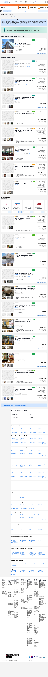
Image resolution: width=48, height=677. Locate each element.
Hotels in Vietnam (22, 429)
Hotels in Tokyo (23, 607)
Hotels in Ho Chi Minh (11, 615)
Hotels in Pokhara (9, 588)
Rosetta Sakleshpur (36, 583)
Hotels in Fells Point (23, 473)
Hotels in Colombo (9, 607)
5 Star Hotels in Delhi (30, 585)
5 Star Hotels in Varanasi (30, 606)
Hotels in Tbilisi (24, 601)
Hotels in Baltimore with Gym (32, 528)
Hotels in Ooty (17, 608)
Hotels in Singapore (10, 586)
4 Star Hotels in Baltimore (32, 505)
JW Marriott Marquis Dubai (42, 591)
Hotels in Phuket (11, 596)
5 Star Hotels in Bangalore (30, 583)
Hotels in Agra (17, 592)
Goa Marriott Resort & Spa (36, 632)
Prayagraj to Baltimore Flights (14, 562)
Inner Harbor (31, 450)
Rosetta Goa (36, 584)
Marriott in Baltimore (13, 495)
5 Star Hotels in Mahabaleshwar (30, 639)
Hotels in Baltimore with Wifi (14, 528)
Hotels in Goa (16, 582)
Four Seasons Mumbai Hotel (36, 602)
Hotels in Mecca (24, 593)
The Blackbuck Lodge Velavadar (36, 613)
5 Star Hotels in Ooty (30, 628)
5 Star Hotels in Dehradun (30, 634)
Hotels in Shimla (16, 613)
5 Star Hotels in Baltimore (41, 505)
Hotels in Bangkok (9, 590)
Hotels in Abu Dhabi (10, 602)
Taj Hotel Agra (36, 608)
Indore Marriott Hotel (35, 620)
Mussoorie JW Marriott (36, 587)
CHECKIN (20, 5)
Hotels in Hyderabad (16, 590)
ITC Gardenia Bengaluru (36, 596)
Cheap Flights (4, 593)
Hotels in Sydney (24, 606)
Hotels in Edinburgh (23, 604)
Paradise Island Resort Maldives (42, 585)
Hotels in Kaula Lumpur (10, 598)
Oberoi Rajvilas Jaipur (35, 646)
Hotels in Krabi (10, 604)
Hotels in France (41, 428)
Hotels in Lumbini (22, 600)
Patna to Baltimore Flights (41, 562)
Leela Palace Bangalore (36, 636)
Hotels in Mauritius (13, 429)
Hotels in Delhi (17, 583)
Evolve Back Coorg (36, 634)
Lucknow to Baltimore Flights (14, 566)
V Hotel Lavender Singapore (42, 604)
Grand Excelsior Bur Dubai (42, 589)
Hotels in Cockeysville (13, 477)
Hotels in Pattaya (9, 593)
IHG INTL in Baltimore (40, 495)
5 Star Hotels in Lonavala (30, 637)
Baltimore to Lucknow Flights (14, 575)
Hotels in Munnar (16, 601)
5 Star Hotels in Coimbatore (30, 611)
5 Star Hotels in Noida (30, 617)
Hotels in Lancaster (40, 439)
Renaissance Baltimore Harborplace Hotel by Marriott (14, 541)
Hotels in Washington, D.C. (14, 439)
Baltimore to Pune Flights (31, 571)
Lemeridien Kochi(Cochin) (36, 594)
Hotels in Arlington (22, 439)
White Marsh (40, 450)
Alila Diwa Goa (36, 585)
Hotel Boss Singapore (41, 606)
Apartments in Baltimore (23, 485)
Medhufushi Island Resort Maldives (41, 619)
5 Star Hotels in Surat (30, 604)
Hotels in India (23, 432)
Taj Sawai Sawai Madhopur (35, 629)
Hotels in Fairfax (32, 438)
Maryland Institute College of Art (41, 464)
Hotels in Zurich (24, 602)
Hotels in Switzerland (31, 429)
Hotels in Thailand (41, 432)
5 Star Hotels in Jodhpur (30, 621)
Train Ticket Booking (4, 592)
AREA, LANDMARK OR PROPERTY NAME (7, 5)
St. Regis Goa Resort (36, 590)
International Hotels (4, 585)
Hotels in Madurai (16, 605)
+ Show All (43, 443)
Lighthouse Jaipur (36, 625)
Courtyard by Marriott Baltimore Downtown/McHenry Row (15, 553)
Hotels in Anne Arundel (32, 443)
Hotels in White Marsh (41, 473)
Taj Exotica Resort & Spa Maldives (41, 601)
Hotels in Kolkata (16, 607)
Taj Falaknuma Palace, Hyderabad (36, 643)
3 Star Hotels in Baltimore (23, 505)
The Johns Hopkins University (31, 464)
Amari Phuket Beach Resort (41, 583)
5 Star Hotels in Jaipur (30, 600)
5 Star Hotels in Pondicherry (30, 632)
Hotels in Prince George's (23, 443)
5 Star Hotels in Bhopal (30, 647)
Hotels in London (11, 611)
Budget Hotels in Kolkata (30, 613)
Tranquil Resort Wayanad (35, 623)
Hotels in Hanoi (10, 605)
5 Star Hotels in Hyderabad (30, 591)
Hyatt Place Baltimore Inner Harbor (23, 540)
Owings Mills (22, 453)
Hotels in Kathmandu (10, 584)
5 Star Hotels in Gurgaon (30, 602)
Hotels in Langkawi (9, 613)
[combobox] (9, 7)
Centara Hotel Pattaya (42, 597)
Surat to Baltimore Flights (23, 562)
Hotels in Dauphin (14, 442)
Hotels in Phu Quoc (23, 614)
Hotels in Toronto (22, 590)
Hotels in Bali (10, 603)
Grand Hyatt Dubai (41, 599)
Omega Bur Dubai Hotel (42, 613)
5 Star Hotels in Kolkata (30, 598)
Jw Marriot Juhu (36, 598)
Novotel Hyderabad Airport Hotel (36, 610)
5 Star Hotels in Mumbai (30, 596)
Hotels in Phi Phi (24, 588)
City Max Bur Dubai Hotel (41, 608)
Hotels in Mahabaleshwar (17, 610)
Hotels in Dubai (10, 582)
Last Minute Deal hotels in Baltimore (32, 516)
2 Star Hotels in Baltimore (14, 505)
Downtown (13, 450)
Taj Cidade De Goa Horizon (36, 638)
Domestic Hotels (3, 583)
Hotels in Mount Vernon (41, 477)
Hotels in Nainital (16, 617)
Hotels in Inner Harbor (32, 473)
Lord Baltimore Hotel (41, 540)
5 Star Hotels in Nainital (30, 615)
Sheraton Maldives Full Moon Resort (41, 594)
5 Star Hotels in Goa (30, 587)
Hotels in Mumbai (16, 585)
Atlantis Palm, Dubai (42, 615)
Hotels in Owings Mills (23, 477)
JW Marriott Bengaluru (36, 592)
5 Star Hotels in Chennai (30, 589)
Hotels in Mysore (16, 599)
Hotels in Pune (17, 591)
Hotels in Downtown (13, 473)
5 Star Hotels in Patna (30, 630)
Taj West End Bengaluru (36, 641)
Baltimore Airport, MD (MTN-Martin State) (14, 464)
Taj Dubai (41, 621)
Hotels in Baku (23, 585)
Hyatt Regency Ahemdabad (36, 617)
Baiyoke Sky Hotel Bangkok (42, 587)
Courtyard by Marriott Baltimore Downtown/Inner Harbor (41, 553)
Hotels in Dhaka (23, 609)
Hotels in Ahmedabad (16, 596)
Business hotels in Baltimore (41, 515)
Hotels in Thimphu (22, 584)
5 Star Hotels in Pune (30, 594)
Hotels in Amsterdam (23, 598)
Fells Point (22, 450)
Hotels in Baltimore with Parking (23, 528)
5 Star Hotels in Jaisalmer (30, 641)
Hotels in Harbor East (32, 477)
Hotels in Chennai (16, 603)
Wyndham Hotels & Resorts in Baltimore (23, 496)
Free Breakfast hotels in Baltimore (23, 516)
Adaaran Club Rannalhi (41, 623)
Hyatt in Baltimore (31, 495)
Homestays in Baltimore (14, 485)
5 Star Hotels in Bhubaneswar (30, 609)
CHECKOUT (31, 5)
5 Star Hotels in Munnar (30, 619)
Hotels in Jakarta (22, 611)
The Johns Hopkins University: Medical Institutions (22, 465)
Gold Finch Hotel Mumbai (36, 607)
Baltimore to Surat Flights (23, 571)
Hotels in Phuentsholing (23, 595)
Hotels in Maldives (9, 595)
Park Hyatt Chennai (36, 605)
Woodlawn (31, 453)
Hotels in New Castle (41, 443)
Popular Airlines (3, 599)
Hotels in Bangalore (16, 587)
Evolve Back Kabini (36, 600)
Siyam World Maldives (41, 610)
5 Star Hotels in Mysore (30, 645)
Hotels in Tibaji (23, 582)
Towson (39, 453)
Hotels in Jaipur (16, 594)
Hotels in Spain (14, 432)
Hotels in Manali (16, 615)
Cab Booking (4, 590)
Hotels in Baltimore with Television (41, 528)
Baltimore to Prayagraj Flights (14, 571)
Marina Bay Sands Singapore (42, 617)
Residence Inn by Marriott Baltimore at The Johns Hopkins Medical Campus (32, 553)
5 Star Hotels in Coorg (30, 624)
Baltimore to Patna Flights (41, 571)
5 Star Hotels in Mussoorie (30, 626)
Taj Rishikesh (36, 627)
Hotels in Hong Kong (10, 610)
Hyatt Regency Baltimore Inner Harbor (32, 540)
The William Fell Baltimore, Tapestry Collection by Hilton (23, 553)
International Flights (4, 587)
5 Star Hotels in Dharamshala (30, 643)
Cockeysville (13, 453)
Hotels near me (4, 596)
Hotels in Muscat (24, 608)
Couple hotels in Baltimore (14, 515)
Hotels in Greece (32, 432)
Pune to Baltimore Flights (32, 562)
